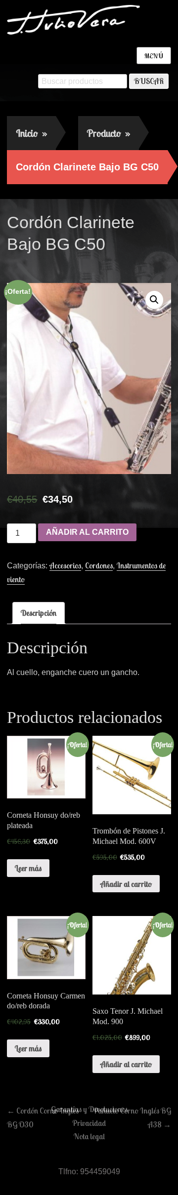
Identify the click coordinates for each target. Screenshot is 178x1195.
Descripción (38, 613)
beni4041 (92, 265)
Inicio (31, 133)
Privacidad (89, 1123)
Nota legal (89, 1136)
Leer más (28, 868)
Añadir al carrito (87, 532)
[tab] (38, 613)
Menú (153, 55)
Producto (108, 133)
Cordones (99, 565)
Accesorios (65, 565)
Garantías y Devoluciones (89, 1109)
